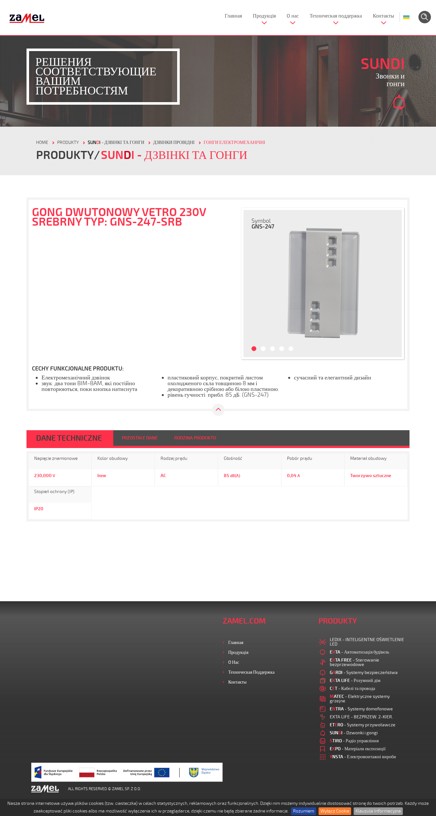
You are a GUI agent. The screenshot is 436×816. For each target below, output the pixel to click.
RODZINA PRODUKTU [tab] (195, 438)
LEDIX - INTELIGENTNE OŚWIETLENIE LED (367, 642)
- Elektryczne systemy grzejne (360, 699)
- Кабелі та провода (352, 688)
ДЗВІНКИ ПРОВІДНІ (174, 142)
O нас (293, 16)
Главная (233, 16)
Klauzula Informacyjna (378, 811)
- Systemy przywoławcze (362, 725)
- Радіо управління (354, 741)
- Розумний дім (355, 680)
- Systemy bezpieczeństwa (364, 672)
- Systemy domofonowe (361, 709)
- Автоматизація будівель (359, 652)
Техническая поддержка (336, 16)
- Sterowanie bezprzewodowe (354, 662)
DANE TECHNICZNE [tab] (69, 438)
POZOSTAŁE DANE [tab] (140, 438)
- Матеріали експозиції (358, 749)
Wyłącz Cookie (334, 811)
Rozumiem (303, 811)
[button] (251, 283)
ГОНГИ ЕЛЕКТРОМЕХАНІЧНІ (234, 142)
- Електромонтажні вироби (363, 757)
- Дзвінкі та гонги (116, 142)
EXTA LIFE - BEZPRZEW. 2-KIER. (361, 717)
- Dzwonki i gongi (354, 733)
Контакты (383, 16)
